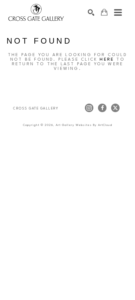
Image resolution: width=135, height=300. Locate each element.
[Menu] (118, 12)
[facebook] (102, 108)
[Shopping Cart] (104, 12)
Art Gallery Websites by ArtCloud (84, 125)
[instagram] (89, 108)
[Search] (91, 12)
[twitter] (115, 108)
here (107, 59)
